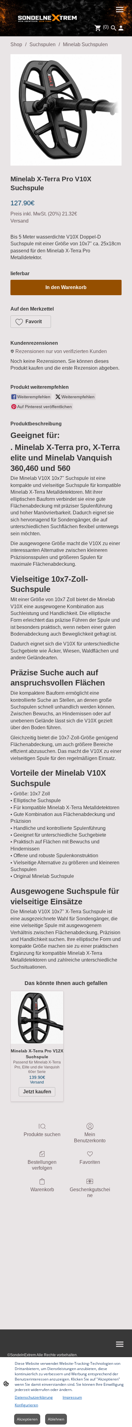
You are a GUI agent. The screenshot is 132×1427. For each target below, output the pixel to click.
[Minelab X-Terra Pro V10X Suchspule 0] (66, 110)
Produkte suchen (42, 1134)
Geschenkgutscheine (90, 1192)
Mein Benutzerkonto (90, 1137)
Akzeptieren (27, 1419)
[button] (30, 322)
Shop (16, 44)
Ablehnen (56, 1419)
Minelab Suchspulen (85, 44)
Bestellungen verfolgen (42, 1165)
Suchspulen (42, 44)
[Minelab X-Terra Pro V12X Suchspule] (37, 1017)
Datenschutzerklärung (34, 1397)
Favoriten (90, 1162)
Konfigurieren (26, 1405)
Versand (19, 220)
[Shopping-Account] (121, 28)
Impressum (72, 1397)
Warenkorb (42, 1189)
